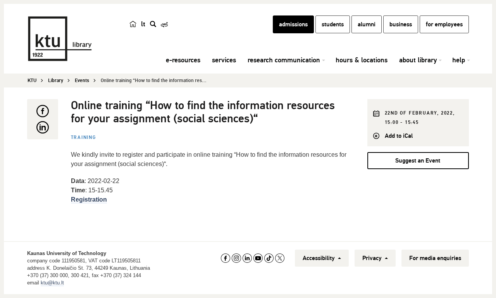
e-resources (183, 60)
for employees (444, 24)
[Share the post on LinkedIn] (42, 127)
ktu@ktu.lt (52, 283)
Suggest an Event (417, 160)
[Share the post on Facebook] (42, 111)
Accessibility (319, 258)
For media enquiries (435, 258)
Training (83, 137)
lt (143, 24)
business (400, 24)
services (224, 60)
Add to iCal (399, 136)
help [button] (458, 60)
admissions (293, 24)
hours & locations (362, 60)
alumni (366, 24)
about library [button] (418, 60)
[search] (153, 24)
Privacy (372, 258)
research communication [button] (284, 60)
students (333, 24)
